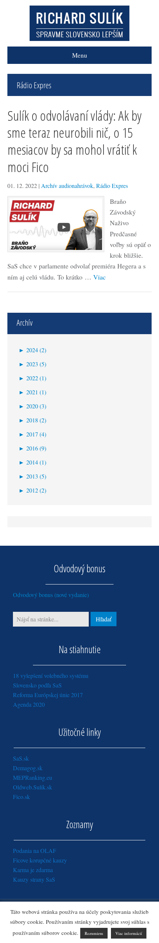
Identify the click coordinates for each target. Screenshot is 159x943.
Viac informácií (128, 933)
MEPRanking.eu (32, 777)
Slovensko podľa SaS (37, 685)
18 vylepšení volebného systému (50, 675)
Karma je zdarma (33, 870)
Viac (99, 276)
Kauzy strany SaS (34, 879)
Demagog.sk (28, 768)
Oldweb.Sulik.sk (32, 787)
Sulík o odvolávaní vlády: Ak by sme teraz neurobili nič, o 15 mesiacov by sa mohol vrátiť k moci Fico (74, 141)
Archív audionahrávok (67, 185)
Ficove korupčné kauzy (40, 860)
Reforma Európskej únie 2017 (48, 695)
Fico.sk (21, 796)
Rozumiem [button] (94, 933)
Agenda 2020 (29, 704)
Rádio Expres (112, 185)
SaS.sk (21, 758)
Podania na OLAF (34, 850)
